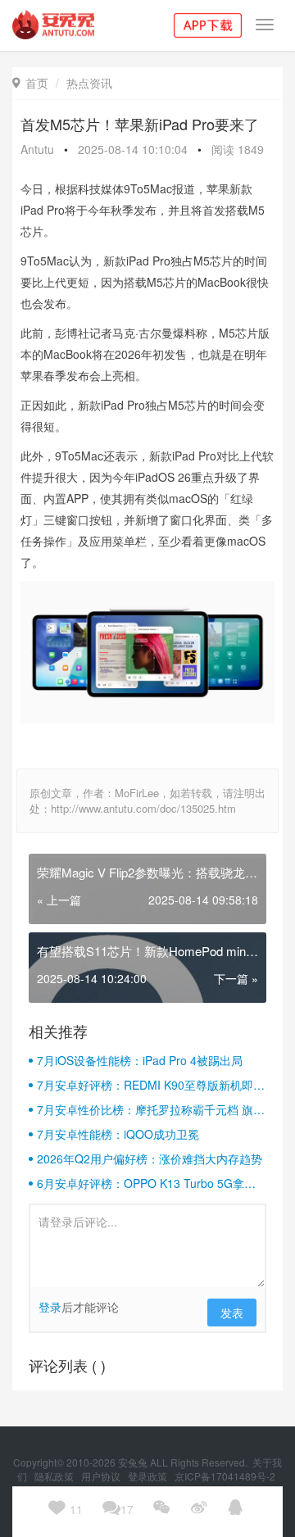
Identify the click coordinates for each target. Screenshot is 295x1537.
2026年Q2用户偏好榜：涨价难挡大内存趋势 (149, 1158)
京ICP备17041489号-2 (225, 1476)
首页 (30, 83)
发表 (231, 1312)
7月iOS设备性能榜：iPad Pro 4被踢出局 (140, 1060)
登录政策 (149, 1476)
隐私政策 (55, 1476)
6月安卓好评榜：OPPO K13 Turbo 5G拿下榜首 (146, 1183)
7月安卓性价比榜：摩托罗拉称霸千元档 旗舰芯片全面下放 (151, 1109)
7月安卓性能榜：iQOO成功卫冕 (118, 1134)
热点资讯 (89, 83)
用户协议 (102, 1476)
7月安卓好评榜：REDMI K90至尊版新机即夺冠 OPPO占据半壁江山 (151, 1085)
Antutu (37, 149)
